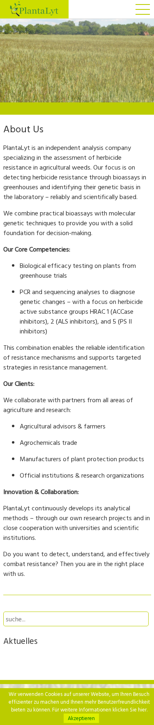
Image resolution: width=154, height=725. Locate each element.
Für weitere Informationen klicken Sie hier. (99, 710)
